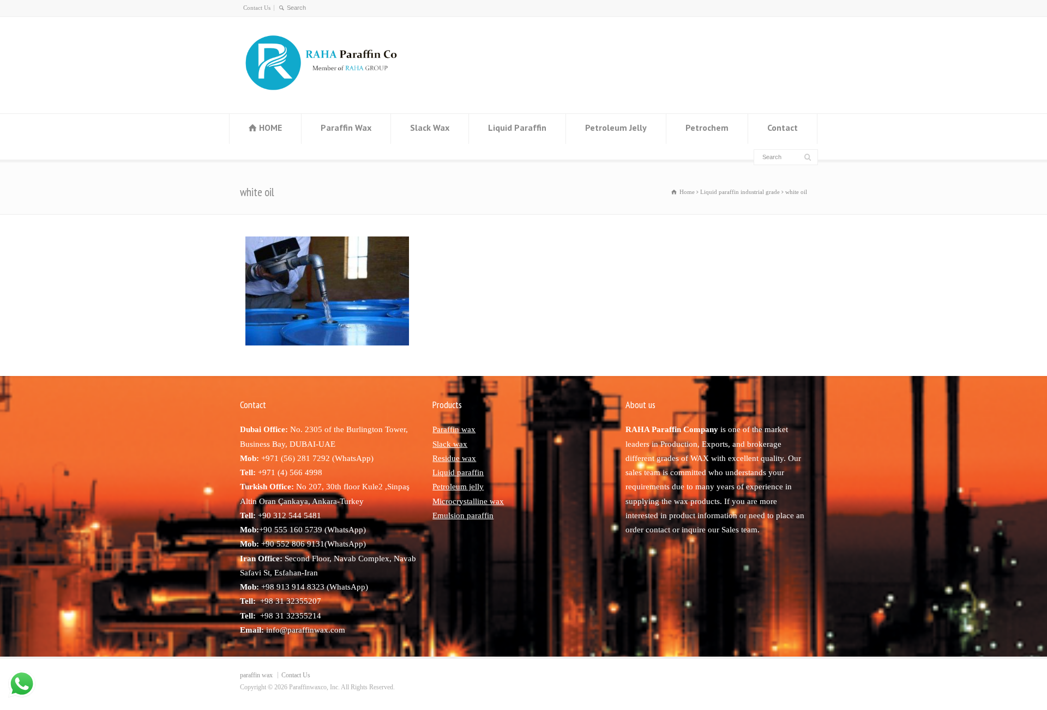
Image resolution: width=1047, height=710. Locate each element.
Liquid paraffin (458, 472)
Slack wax (449, 444)
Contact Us (256, 7)
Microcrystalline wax (468, 501)
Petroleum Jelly (616, 127)
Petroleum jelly (458, 486)
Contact (782, 127)
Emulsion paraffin (463, 515)
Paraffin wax (454, 429)
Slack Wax (429, 127)
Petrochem (707, 127)
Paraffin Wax (346, 127)
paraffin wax (256, 675)
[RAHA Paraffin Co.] (331, 92)
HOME (270, 127)
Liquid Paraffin (517, 127)
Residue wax (454, 458)
